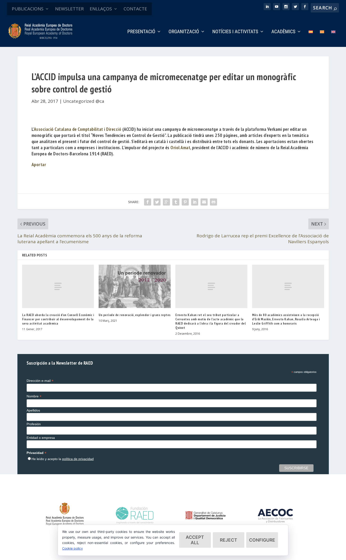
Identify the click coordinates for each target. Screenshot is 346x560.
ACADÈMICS (283, 32)
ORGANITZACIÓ (184, 32)
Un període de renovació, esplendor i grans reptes (135, 315)
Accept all (195, 540)
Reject (228, 540)
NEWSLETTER (69, 9)
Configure (262, 540)
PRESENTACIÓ (141, 32)
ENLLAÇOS (101, 9)
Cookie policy (72, 548)
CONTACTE (135, 9)
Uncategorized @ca (83, 101)
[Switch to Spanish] (311, 38)
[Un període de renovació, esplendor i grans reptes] (135, 286)
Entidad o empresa (41, 438)
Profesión (34, 424)
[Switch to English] (333, 38)
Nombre (34, 396)
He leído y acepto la (63, 459)
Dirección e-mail (40, 381)
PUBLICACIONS (28, 9)
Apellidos (33, 410)
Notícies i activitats (235, 32)
